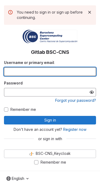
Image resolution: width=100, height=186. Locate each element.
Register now (74, 129)
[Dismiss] (89, 12)
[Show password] (91, 92)
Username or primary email (29, 62)
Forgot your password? (75, 100)
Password (13, 83)
